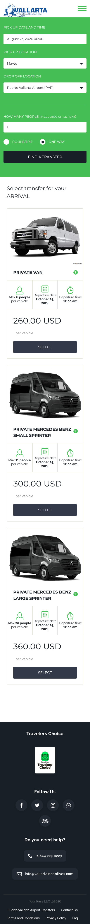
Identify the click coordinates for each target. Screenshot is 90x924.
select (45, 347)
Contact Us (69, 910)
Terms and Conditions (23, 918)
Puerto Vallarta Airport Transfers (31, 910)
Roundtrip (22, 142)
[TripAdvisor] (45, 821)
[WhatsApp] (68, 805)
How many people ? (40, 116)
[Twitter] (37, 805)
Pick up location (20, 52)
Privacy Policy (56, 918)
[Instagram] (53, 805)
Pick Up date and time (24, 27)
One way (56, 142)
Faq (75, 918)
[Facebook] (21, 805)
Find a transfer (45, 157)
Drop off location (22, 76)
